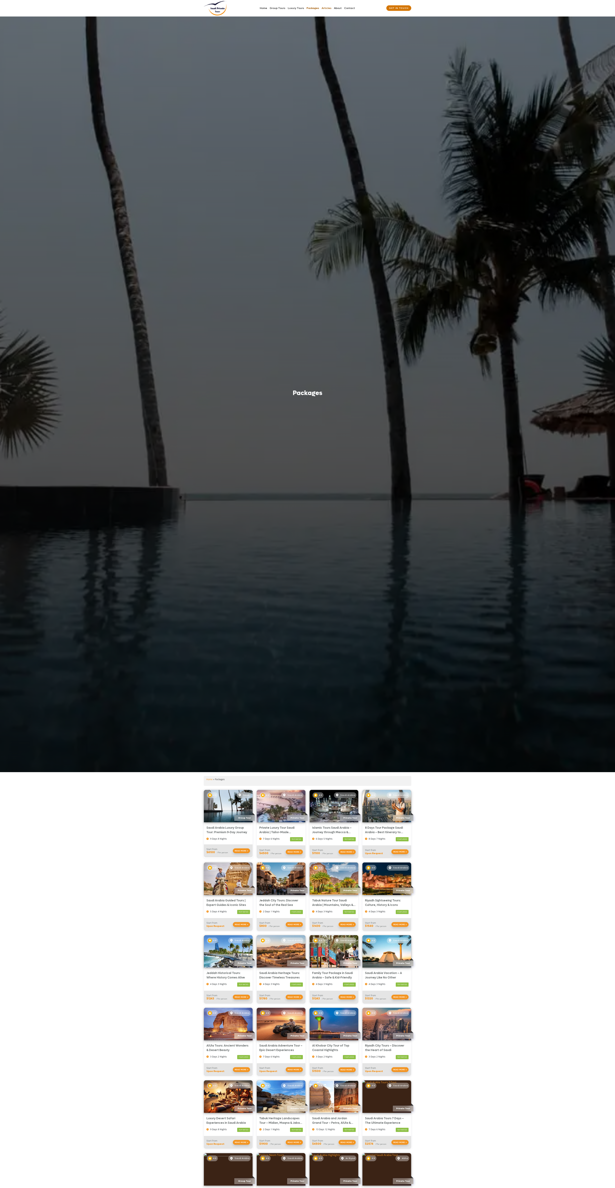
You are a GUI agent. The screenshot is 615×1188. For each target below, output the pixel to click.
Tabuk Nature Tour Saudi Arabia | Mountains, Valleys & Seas (332, 905)
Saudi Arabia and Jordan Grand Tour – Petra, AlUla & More (331, 1123)
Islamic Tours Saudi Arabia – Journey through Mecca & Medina (332, 832)
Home (263, 8)
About (338, 8)
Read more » (241, 851)
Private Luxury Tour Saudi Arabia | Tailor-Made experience (277, 832)
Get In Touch (399, 8)
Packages (313, 8)
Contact (349, 8)
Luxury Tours (296, 8)
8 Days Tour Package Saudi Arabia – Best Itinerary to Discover (384, 832)
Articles (326, 8)
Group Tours (277, 8)
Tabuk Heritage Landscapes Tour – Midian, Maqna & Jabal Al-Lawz (280, 1123)
